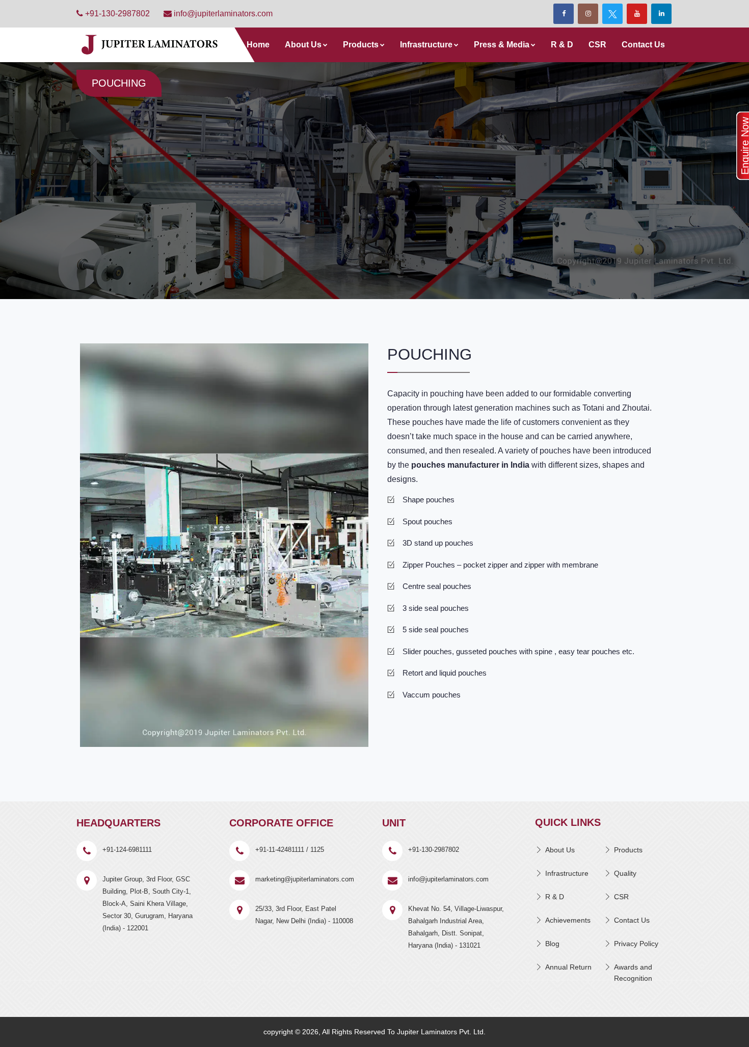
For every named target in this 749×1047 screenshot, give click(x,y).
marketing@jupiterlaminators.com (304, 879)
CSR (597, 44)
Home (258, 44)
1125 (317, 849)
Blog (552, 943)
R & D (562, 44)
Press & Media (501, 44)
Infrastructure (426, 44)
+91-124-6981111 (127, 849)
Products (361, 44)
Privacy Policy (636, 943)
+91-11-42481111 (279, 849)
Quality (625, 873)
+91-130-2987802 (116, 13)
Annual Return (568, 967)
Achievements (568, 920)
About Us (303, 44)
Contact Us (643, 44)
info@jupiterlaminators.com (222, 13)
